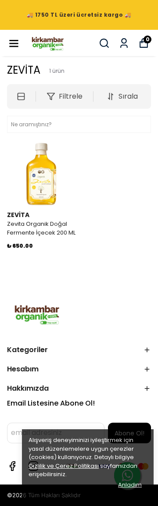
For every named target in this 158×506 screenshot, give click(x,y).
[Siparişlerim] (123, 43)
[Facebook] (12, 466)
